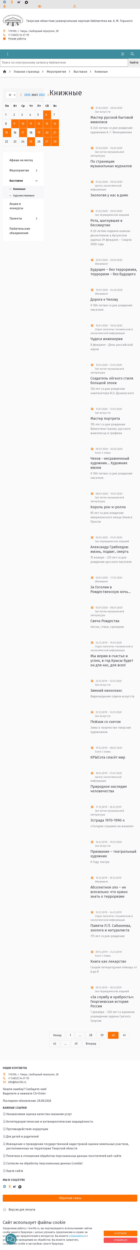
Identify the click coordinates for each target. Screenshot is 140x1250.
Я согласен (120, 1233)
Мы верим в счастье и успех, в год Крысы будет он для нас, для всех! (111, 660)
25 (30, 141)
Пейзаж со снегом (105, 721)
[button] (10, 1239)
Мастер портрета (105, 418)
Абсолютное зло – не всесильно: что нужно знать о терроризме (109, 892)
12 (38, 123)
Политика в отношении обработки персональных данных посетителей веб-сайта (63, 1156)
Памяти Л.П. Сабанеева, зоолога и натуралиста (110, 927)
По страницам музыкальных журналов (111, 163)
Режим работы (17, 38)
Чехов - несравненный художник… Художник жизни (109, 463)
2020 (27, 95)
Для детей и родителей (22, 1136)
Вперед (91, 1043)
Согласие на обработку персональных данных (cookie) (44, 1163)
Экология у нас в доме (109, 195)
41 (124, 1035)
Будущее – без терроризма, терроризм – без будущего (113, 271)
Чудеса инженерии (106, 339)
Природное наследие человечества (108, 788)
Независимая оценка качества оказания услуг (39, 1114)
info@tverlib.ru (17, 1082)
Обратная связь (70, 1198)
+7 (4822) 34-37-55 (18, 35)
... (80, 1035)
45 (76, 1043)
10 (22, 123)
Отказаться (120, 1240)
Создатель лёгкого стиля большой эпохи (111, 380)
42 (54, 1043)
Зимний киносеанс (106, 690)
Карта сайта (14, 1171)
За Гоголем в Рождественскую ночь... (110, 589)
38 (90, 1035)
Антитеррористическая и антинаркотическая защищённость (49, 1121)
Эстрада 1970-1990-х (107, 820)
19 (38, 132)
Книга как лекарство (108, 961)
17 (22, 132)
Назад (57, 1035)
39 (102, 1035)
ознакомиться (77, 1236)
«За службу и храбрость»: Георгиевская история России (112, 1001)
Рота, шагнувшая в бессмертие (106, 222)
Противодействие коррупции (27, 1129)
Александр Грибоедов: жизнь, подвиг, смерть (109, 549)
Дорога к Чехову (104, 299)
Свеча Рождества (104, 621)
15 (6, 132)
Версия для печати (22, 1209)
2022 (42, 95)
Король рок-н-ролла (108, 507)
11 (30, 123)
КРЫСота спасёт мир (107, 757)
